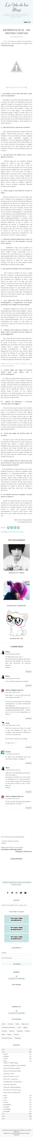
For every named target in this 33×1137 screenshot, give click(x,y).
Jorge (7, 723)
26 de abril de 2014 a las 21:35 (12, 725)
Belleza (17, 1024)
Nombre (4, 952)
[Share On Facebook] (11, 527)
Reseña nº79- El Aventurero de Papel (12, 1071)
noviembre (7, 1109)
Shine (7, 652)
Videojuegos (18, 1038)
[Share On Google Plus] (15, 527)
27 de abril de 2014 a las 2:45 (12, 754)
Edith (11, 532)
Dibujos (25, 1027)
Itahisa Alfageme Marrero (14, 690)
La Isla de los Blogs (16, 7)
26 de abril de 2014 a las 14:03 (12, 678)
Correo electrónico (7, 958)
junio (5, 1097)
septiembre (7, 1104)
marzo (6, 1058)
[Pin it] (18, 527)
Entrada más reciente (12, 849)
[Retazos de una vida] (16, 66)
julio (5, 1100)
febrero (6, 1056)
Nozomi (8, 752)
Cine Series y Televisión (8, 1027)
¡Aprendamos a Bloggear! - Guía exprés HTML (15, 1065)
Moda (3, 1034)
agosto (6, 1102)
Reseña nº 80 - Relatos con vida (11, 1076)
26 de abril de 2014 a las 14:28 (12, 692)
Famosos (11, 1031)
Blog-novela (25, 1024)
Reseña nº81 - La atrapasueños (11, 1079)
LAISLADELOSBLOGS (13, 1130)
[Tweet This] (8, 527)
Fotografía (20, 1031)
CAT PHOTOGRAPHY (14, 1133)
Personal (16, 1034)
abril (5, 1061)
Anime (3, 1024)
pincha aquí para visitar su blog (16, 87)
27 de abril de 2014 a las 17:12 (12, 798)
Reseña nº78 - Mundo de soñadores (12, 1068)
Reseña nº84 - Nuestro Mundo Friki (12, 1092)
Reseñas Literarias (7, 1038)
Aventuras (10, 1024)
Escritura (4, 1031)
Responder (28, 671)
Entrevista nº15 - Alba (9, 1073)
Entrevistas (19, 532)
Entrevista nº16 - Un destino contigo (12, 1089)
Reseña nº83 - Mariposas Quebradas (12, 1087)
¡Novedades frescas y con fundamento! (13, 1081)
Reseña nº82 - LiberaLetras (10, 1084)
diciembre (7, 1111)
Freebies (27, 1031)
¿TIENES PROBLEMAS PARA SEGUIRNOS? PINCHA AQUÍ (17, 883)
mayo (5, 1095)
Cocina (19, 1027)
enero (5, 1054)
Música (9, 1034)
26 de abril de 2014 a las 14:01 (12, 654)
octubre (6, 1107)
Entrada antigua (23, 851)
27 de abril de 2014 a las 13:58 (12, 770)
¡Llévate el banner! (16, 978)
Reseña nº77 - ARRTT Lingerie (11, 1063)
